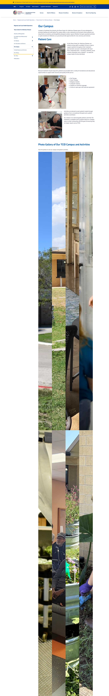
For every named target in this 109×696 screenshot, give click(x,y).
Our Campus (16, 46)
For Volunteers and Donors (19, 43)
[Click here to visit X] (72, 7)
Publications (16, 58)
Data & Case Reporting (91, 12)
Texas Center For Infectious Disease (44, 20)
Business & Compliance (77, 12)
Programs (21, 6)
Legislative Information (46, 6)
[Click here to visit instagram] (75, 7)
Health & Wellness (51, 12)
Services (41, 12)
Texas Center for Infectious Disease (22, 29)
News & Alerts (35, 6)
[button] (33, 37)
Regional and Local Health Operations (26, 20)
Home (14, 20)
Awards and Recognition (19, 33)
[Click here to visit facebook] (69, 7)
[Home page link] (24, 12)
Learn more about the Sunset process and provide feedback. (62, 2)
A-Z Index (28, 6)
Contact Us (55, 6)
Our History (16, 52)
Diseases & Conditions (64, 12)
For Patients (16, 40)
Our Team (16, 55)
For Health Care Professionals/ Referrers (20, 37)
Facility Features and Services (20, 50)
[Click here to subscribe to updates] (78, 7)
